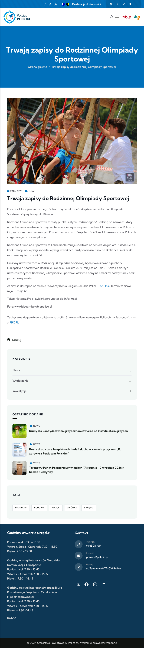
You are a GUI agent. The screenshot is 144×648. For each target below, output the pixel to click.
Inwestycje (19, 391)
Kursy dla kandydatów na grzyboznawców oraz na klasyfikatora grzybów (78, 431)
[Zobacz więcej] (19, 431)
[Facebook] (86, 584)
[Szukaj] (111, 17)
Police (56, 507)
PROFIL (14, 322)
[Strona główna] (16, 17)
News (31, 191)
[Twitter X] (78, 584)
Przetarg (21, 507)
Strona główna (37, 66)
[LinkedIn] (103, 584)
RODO (11, 617)
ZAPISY (104, 286)
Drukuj (16, 340)
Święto (88, 507)
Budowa (39, 507)
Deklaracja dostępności (86, 4)
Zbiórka (72, 507)
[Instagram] (95, 584)
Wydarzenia (20, 380)
